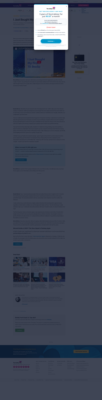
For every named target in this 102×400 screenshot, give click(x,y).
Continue (51, 41)
